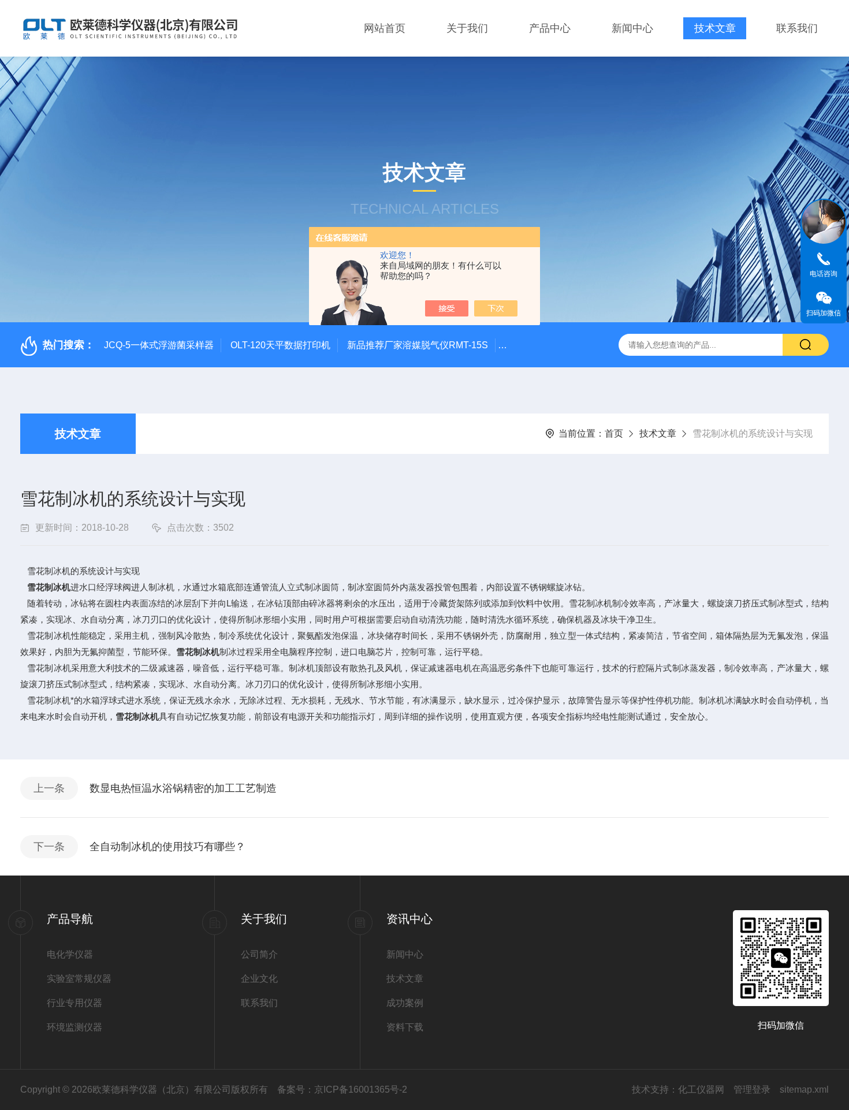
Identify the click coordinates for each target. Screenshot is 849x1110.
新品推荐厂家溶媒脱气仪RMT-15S (417, 345)
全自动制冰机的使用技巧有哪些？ (167, 846)
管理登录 (751, 1089)
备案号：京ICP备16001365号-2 (342, 1089)
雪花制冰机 (48, 587)
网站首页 (384, 28)
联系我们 (797, 28)
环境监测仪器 (74, 1027)
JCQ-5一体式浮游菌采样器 (159, 345)
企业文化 (259, 979)
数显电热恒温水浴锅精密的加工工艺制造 (183, 788)
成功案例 (404, 1003)
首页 (614, 433)
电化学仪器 (70, 954)
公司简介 (259, 954)
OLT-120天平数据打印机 (280, 345)
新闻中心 (632, 28)
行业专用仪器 (74, 1003)
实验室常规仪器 (79, 979)
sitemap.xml (804, 1089)
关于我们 (467, 28)
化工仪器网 (701, 1089)
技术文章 (715, 28)
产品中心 (550, 28)
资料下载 (404, 1027)
